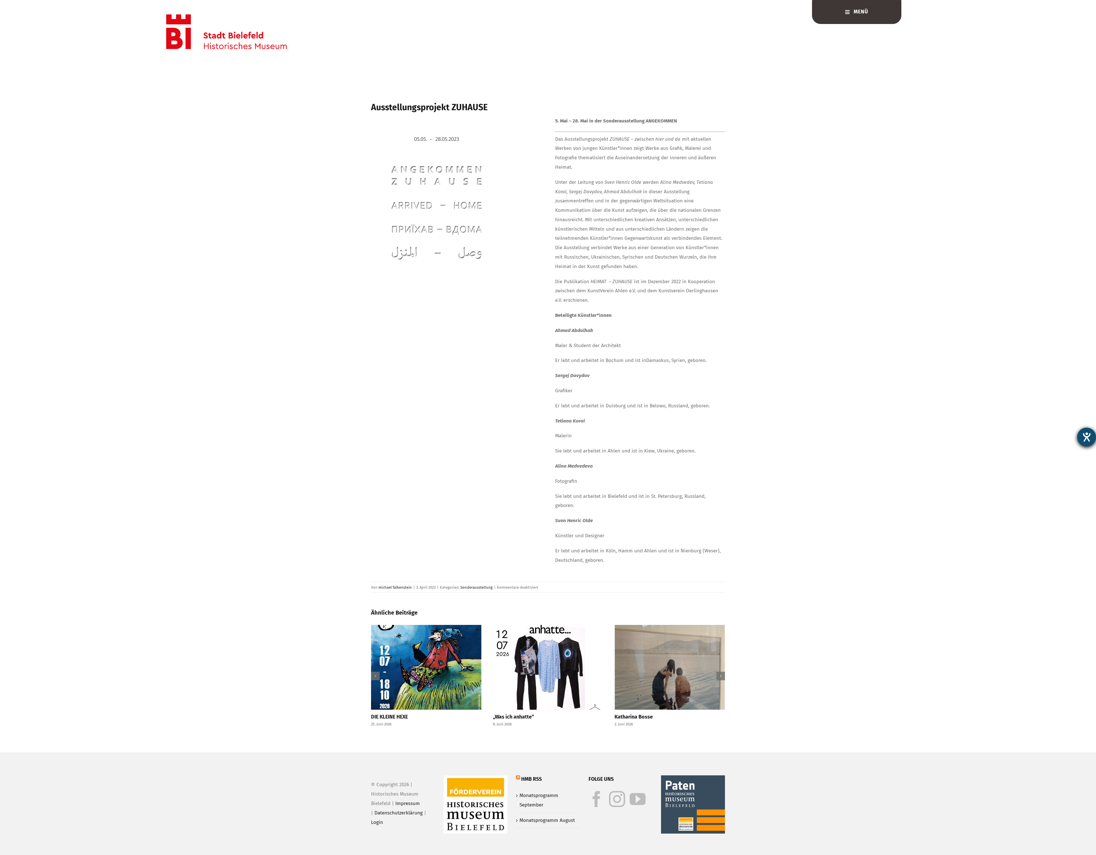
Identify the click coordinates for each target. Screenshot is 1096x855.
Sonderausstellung (476, 587)
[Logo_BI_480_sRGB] (226, 17)
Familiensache (682, 717)
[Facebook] (597, 799)
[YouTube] (638, 799)
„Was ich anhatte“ (443, 717)
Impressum (407, 803)
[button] (375, 676)
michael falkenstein (395, 587)
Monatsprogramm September (538, 800)
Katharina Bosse (564, 717)
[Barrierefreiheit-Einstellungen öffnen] (1086, 437)
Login (377, 822)
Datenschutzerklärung (398, 813)
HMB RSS (531, 779)
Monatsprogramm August (547, 820)
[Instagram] (617, 799)
